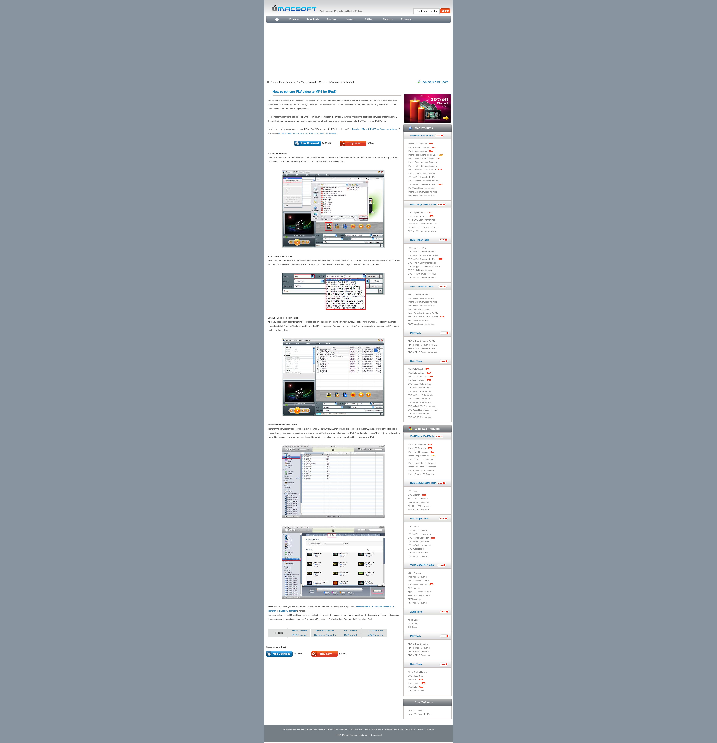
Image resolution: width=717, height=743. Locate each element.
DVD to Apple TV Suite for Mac (422, 406)
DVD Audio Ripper (416, 549)
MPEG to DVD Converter (419, 506)
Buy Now (331, 19)
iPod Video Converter (307, 82)
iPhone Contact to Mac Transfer (422, 162)
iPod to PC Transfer (417, 444)
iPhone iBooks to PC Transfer (421, 470)
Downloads (313, 19)
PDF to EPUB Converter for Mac (422, 352)
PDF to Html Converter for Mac (422, 348)
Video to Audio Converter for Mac (423, 317)
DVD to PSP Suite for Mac (420, 417)
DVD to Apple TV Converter (420, 545)
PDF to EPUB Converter (419, 655)
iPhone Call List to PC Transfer (422, 467)
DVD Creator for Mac (418, 216)
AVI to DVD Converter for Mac (421, 220)
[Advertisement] (358, 51)
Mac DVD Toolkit (416, 369)
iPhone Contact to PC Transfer (422, 463)
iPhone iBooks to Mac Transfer (422, 169)
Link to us (410, 729)
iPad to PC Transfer (288, 611)
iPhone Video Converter (418, 580)
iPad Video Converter (418, 584)
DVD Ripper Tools (419, 240)
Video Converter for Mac (419, 294)
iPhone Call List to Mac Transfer (422, 166)
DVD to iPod (350, 630)
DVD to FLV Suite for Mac (419, 414)
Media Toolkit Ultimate (418, 672)
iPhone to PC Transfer (418, 452)
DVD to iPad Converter (418, 538)
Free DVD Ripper (416, 710)
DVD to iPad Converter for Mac (422, 184)
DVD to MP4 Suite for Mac (420, 402)
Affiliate (369, 19)
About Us (388, 19)
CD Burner (413, 623)
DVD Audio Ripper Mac (394, 729)
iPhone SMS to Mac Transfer (421, 158)
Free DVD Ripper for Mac (419, 714)
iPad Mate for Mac (416, 380)
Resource (406, 19)
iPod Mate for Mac (416, 373)
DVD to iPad (350, 635)
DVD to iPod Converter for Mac (422, 177)
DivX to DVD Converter (418, 502)
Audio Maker (413, 620)
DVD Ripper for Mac (417, 248)
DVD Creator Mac (373, 729)
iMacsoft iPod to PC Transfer (369, 607)
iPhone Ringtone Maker (419, 456)
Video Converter (415, 573)
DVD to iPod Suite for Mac (420, 391)
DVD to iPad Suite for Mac (420, 399)
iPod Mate (413, 680)
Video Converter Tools (422, 286)
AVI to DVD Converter (418, 498)
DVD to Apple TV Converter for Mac (424, 266)
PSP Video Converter (417, 603)
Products (294, 19)
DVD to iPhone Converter (419, 534)
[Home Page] (276, 19)
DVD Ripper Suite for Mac (419, 384)
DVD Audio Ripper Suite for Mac (422, 410)
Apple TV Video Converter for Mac (423, 313)
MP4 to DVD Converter (418, 509)
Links (420, 729)
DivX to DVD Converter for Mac (422, 223)
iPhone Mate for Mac (417, 377)
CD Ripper (413, 627)
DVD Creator (414, 495)
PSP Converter (300, 635)
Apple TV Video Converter (420, 591)
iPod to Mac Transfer (418, 144)
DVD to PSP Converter (418, 556)
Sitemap (430, 729)
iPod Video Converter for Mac (421, 188)
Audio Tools (416, 611)
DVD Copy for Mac (417, 212)
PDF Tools (415, 333)
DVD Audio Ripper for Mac (420, 270)
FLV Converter (414, 599)
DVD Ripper (413, 526)
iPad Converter (300, 630)
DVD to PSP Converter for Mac (422, 277)
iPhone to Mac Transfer (419, 147)
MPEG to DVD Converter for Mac (423, 227)
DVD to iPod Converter (418, 530)
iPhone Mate (414, 683)
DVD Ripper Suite (416, 691)
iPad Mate (413, 687)
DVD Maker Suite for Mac (419, 388)
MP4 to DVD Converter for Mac (422, 231)
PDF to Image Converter (419, 648)
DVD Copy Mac (356, 729)
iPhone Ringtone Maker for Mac (422, 155)
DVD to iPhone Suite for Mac (421, 395)
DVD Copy (413, 491)
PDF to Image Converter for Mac (423, 345)
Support (350, 19)
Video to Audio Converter (419, 595)
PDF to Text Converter (418, 644)
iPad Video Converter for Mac (421, 195)
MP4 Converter (375, 635)
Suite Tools (416, 361)
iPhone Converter (325, 630)
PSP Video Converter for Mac (421, 324)
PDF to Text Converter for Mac (422, 341)
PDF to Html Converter (418, 651)
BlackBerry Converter (325, 635)
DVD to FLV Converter (418, 552)
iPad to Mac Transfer (418, 151)
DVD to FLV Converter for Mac (422, 274)
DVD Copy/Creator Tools (423, 204)
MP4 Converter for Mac (418, 309)
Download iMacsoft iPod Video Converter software (375, 129)
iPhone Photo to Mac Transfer (421, 173)
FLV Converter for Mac (418, 320)
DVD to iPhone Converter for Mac (423, 181)
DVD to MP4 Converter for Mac (422, 263)
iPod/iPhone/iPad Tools (422, 135)
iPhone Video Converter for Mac (422, 192)
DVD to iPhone (375, 630)
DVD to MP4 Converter (418, 541)
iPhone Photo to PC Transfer (421, 474)
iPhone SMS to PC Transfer (420, 459)
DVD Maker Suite (416, 676)
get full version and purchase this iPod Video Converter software (307, 133)
